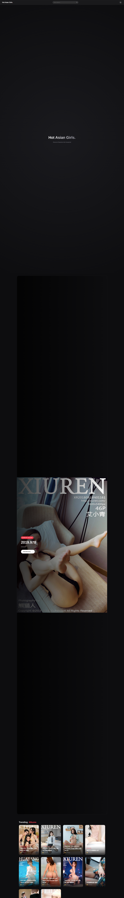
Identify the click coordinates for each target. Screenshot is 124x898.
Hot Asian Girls (7, 2)
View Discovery (28, 551)
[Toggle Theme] (120, 2)
